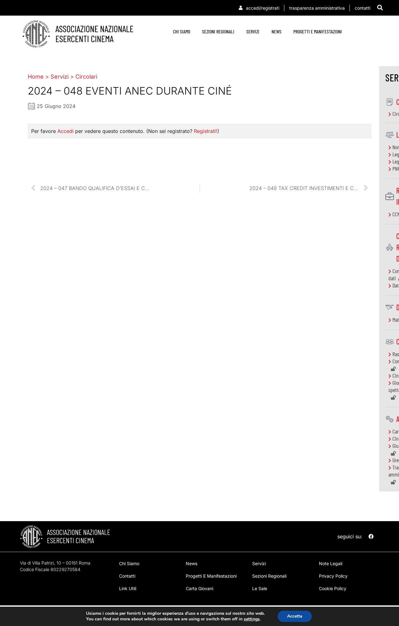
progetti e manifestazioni (317, 31)
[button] (380, 7)
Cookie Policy (332, 588)
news (276, 31)
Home (36, 76)
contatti (127, 576)
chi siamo (181, 31)
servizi (252, 31)
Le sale (259, 588)
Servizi (59, 76)
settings (252, 619)
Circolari (86, 76)
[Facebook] (371, 536)
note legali (330, 563)
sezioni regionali (218, 31)
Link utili (127, 588)
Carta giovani (199, 588)
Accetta (294, 616)
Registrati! (205, 131)
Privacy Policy (333, 576)
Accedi (65, 131)
